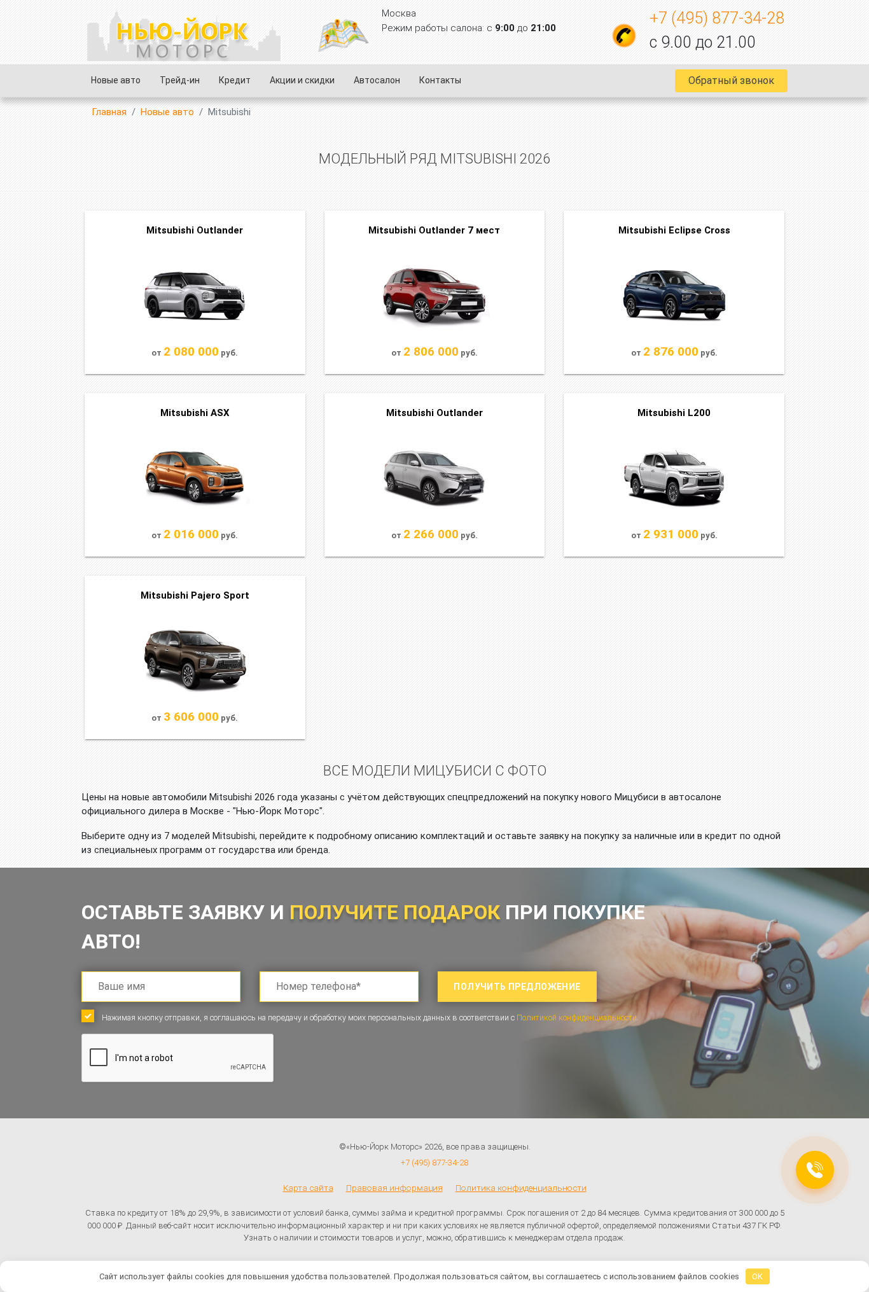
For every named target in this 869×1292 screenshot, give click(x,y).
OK (757, 1276)
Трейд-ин (180, 80)
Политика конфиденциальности (521, 1188)
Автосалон (377, 80)
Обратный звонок (731, 80)
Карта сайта (308, 1188)
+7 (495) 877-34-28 (717, 18)
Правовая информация (394, 1188)
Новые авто (116, 80)
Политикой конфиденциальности (577, 1017)
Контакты (440, 80)
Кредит (235, 80)
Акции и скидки (302, 80)
